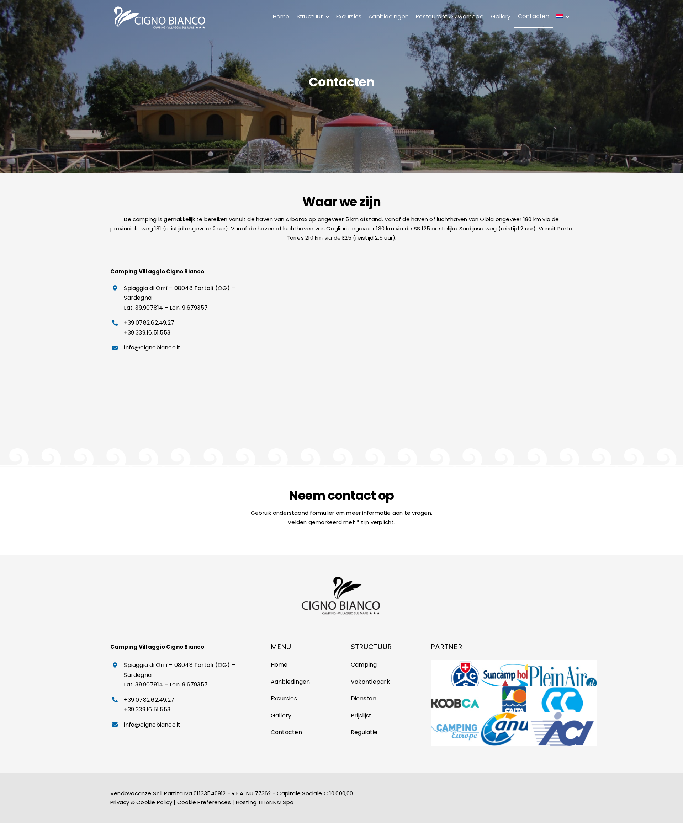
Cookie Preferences (204, 802)
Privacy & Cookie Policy (141, 802)
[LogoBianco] (160, 6)
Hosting (246, 802)
